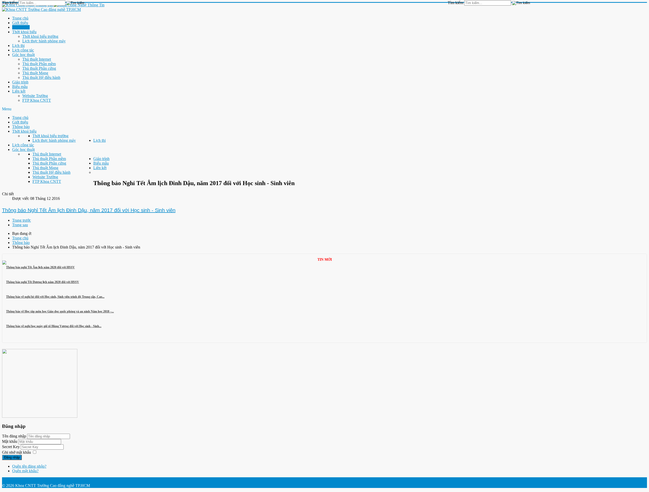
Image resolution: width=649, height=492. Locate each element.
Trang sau (20, 225)
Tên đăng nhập (14, 436)
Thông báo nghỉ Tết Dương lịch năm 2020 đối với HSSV (42, 282)
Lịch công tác (23, 50)
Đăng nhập (12, 457)
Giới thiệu (20, 23)
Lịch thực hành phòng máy (44, 41)
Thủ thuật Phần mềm (39, 64)
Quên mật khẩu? (25, 471)
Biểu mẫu (20, 86)
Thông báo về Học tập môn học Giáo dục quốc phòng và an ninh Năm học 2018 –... (60, 311)
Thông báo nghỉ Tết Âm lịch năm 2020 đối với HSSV (40, 267)
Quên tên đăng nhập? (29, 466)
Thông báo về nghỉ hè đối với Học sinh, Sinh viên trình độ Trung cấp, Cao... (55, 296)
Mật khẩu (10, 441)
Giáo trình (20, 82)
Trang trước (21, 220)
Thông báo (21, 27)
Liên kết (18, 91)
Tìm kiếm (455, 3)
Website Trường (35, 96)
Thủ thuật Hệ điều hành (41, 77)
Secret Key (11, 447)
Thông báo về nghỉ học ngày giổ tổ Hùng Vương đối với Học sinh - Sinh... (53, 326)
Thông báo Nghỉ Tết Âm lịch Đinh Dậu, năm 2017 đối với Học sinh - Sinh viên (88, 210)
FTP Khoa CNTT (36, 100)
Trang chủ (20, 18)
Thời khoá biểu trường (40, 36)
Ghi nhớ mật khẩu (16, 452)
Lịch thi (18, 45)
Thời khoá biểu (24, 32)
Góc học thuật (23, 54)
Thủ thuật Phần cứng (39, 68)
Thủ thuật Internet (36, 59)
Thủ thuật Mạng (35, 73)
